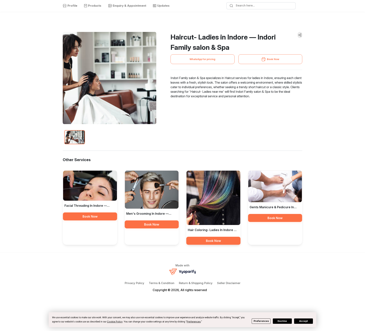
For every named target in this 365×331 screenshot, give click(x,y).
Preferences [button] (194, 321)
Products (94, 5)
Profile (72, 5)
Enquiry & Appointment (129, 5)
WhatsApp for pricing (202, 59)
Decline (282, 321)
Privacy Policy (134, 283)
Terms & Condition (161, 283)
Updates (163, 5)
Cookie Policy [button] (115, 321)
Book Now (273, 59)
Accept (303, 321)
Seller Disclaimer (228, 283)
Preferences (261, 321)
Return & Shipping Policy (196, 283)
